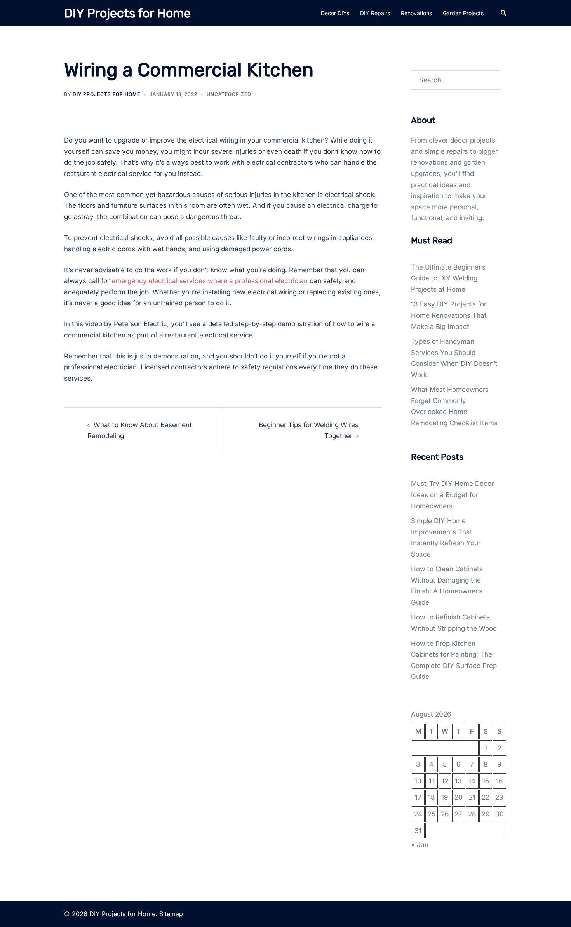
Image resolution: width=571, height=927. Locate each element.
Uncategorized (229, 94)
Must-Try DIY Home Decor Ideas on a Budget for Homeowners (452, 495)
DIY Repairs (375, 13)
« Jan (419, 845)
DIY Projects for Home (127, 13)
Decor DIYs (335, 13)
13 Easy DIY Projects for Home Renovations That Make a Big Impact (449, 315)
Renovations (416, 13)
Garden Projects (463, 13)
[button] (504, 13)
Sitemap (171, 914)
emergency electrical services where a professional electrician (209, 281)
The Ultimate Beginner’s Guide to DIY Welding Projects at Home (448, 278)
